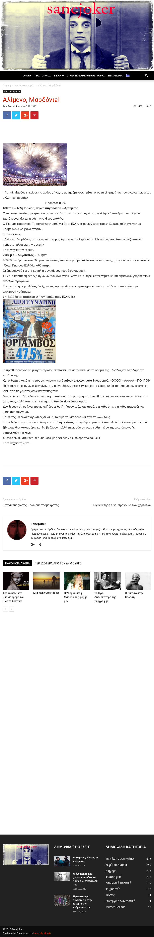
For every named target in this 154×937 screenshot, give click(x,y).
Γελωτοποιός (43, 75)
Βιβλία (57, 75)
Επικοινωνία (115, 75)
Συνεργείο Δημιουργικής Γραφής (85, 75)
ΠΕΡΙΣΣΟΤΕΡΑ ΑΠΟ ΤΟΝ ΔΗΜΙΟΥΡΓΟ (58, 563)
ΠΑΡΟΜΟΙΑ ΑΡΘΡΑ (17, 563)
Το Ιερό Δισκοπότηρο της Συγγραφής (105, 597)
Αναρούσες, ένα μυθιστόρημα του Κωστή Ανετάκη (13, 597)
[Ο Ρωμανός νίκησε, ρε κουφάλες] (62, 861)
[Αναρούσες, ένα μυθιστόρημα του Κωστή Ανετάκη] (16, 581)
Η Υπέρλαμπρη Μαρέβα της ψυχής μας (75, 597)
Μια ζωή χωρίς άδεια (46, 592)
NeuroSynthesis (42, 933)
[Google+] (34, 544)
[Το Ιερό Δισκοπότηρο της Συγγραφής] (107, 581)
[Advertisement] (77, 133)
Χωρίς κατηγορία (24, 85)
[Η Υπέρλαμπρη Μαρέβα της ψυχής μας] (77, 581)
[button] (146, 76)
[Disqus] (77, 671)
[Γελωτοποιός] (77, 35)
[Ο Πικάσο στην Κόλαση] (138, 581)
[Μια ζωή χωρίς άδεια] (46, 581)
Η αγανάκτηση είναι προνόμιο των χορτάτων (121, 505)
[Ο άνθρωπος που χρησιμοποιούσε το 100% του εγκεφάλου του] (62, 876)
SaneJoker (14, 106)
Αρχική (27, 75)
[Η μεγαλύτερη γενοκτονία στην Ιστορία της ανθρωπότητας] (62, 900)
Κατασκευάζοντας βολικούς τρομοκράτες (31, 505)
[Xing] (41, 544)
